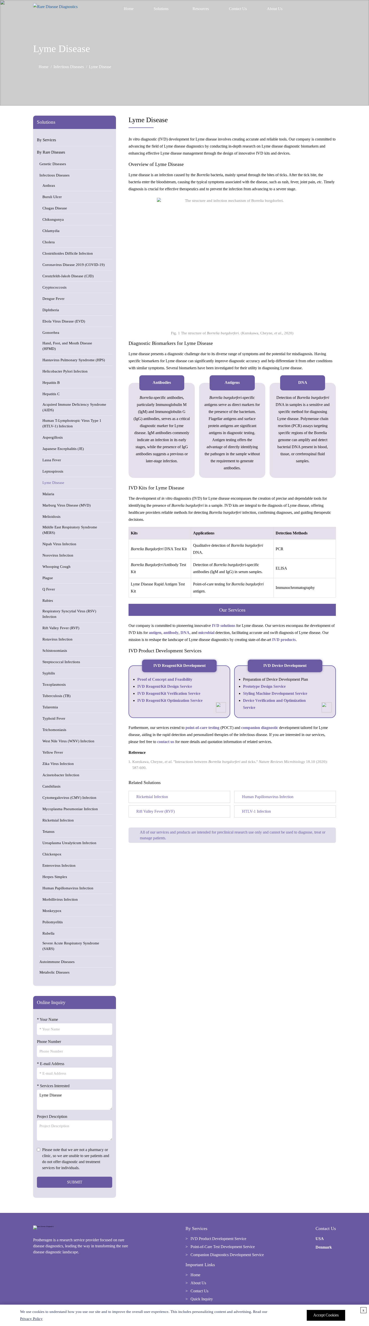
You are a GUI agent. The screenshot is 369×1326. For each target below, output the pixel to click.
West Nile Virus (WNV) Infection (68, 741)
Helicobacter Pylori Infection (65, 371)
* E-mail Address (50, 1064)
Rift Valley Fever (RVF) (60, 628)
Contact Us (238, 9)
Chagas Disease (54, 208)
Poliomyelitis (52, 922)
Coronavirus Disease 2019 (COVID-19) (73, 265)
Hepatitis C (51, 394)
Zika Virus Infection (58, 764)
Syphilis (48, 673)
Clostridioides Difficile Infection (67, 253)
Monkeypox (52, 911)
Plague (47, 578)
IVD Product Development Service (218, 1239)
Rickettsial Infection (58, 820)
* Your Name (47, 1019)
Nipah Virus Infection (59, 544)
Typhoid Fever (53, 718)
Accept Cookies (326, 1315)
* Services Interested (53, 1086)
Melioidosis (51, 517)
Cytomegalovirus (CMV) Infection (69, 798)
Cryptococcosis (54, 287)
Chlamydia (50, 231)
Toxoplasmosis (54, 684)
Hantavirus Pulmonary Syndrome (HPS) (73, 360)
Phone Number (49, 1041)
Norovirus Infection (57, 555)
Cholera (48, 242)
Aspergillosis (52, 437)
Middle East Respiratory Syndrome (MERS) (69, 530)
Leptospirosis (52, 471)
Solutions (161, 9)
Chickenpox (52, 854)
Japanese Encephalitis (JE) (63, 449)
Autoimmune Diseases (57, 962)
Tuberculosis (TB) (56, 696)
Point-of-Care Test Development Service (223, 1247)
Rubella (48, 933)
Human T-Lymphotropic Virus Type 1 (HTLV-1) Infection (71, 423)
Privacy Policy (31, 1319)
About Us (274, 9)
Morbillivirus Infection (60, 899)
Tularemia (50, 707)
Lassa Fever (51, 460)
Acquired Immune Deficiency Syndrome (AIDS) (74, 407)
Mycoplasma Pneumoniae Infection (70, 809)
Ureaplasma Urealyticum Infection (69, 843)
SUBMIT (74, 1182)
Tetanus (48, 832)
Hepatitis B (51, 383)
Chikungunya (53, 219)
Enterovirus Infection (59, 865)
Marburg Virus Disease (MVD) (66, 505)
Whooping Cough (56, 567)
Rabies (47, 601)
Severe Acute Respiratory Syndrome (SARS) (70, 946)
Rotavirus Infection (57, 639)
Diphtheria (50, 310)
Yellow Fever (52, 752)
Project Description (52, 1116)
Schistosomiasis (54, 651)
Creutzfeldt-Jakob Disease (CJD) (68, 276)
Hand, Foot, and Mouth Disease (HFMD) (67, 346)
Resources (201, 9)
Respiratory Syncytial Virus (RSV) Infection (69, 614)
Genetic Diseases (52, 164)
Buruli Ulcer (52, 197)
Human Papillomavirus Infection (67, 888)
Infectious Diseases (68, 67)
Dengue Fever (53, 299)
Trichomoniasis (54, 730)
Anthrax (48, 186)
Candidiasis (51, 786)
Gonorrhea (50, 333)
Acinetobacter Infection (60, 775)
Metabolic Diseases (54, 972)
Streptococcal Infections (61, 662)
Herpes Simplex (54, 877)
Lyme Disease (53, 483)
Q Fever (48, 589)
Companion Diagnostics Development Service (227, 1255)
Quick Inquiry (202, 1299)
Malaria (48, 494)
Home (129, 9)
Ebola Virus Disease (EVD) (63, 321)
